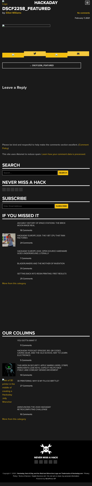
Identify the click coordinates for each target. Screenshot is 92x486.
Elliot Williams (13, 12)
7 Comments (25, 258)
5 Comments (26, 360)
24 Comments (26, 243)
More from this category (14, 283)
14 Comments (26, 375)
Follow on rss (16, 189)
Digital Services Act (39, 476)
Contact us (21, 189)
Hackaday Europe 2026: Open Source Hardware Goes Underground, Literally (42, 252)
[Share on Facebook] (3, 17)
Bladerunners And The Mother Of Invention (41, 263)
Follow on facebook (4, 189)
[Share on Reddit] (14, 17)
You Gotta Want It (27, 340)
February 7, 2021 (82, 18)
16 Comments (26, 414)
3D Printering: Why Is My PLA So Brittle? (38, 381)
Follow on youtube (12, 189)
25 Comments (26, 278)
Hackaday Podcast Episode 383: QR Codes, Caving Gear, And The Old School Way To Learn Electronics (42, 353)
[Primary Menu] (87, 3)
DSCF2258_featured (42, 65)
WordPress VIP (50, 479)
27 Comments (26, 386)
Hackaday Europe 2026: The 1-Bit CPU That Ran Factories (41, 236)
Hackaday (46, 2)
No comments (83, 13)
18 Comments (26, 230)
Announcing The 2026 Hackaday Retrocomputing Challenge (34, 408)
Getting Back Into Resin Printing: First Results (41, 273)
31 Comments (26, 268)
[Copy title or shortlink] (17, 18)
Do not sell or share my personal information (63, 476)
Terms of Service (25, 476)
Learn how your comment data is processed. (64, 154)
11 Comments (26, 345)
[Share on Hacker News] (10, 17)
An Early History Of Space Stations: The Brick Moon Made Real (41, 224)
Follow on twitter (8, 189)
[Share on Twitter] (7, 17)
